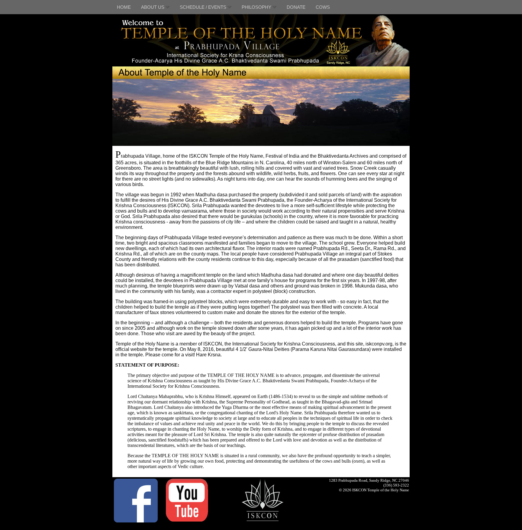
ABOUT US (153, 7)
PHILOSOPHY (257, 7)
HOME (124, 7)
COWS (323, 7)
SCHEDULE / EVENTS (203, 7)
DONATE (296, 7)
